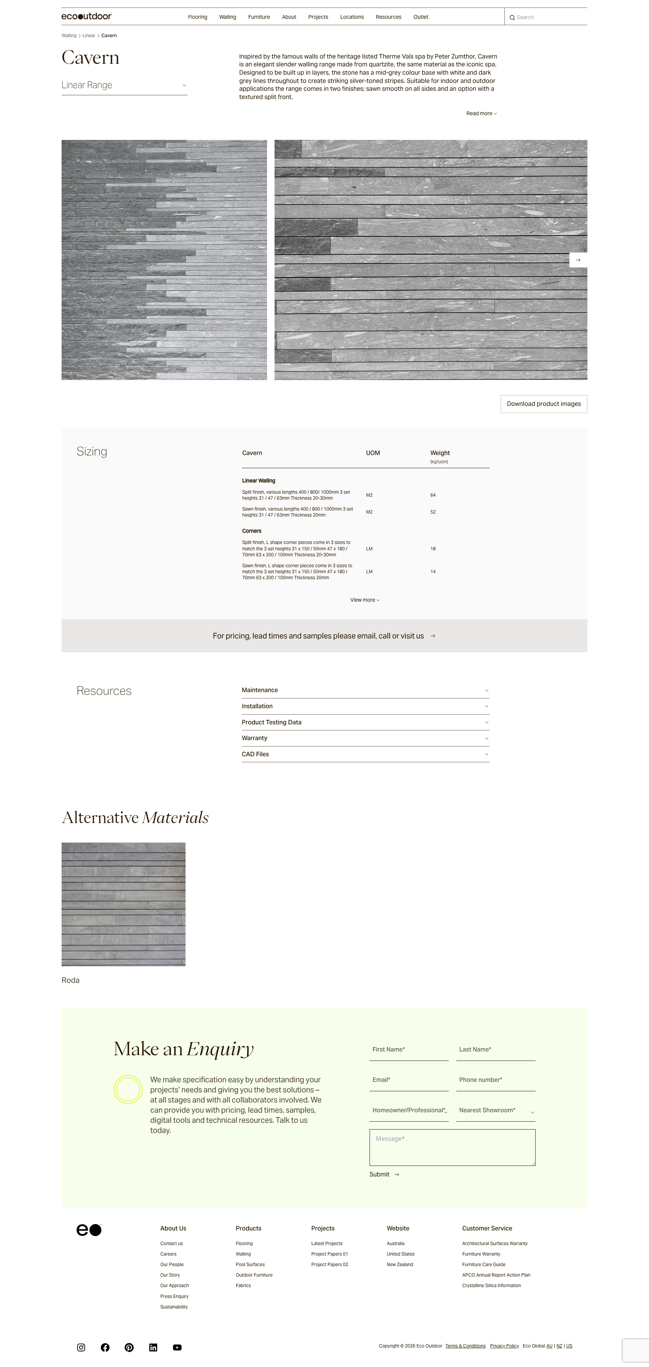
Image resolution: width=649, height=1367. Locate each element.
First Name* (389, 1049)
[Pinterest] (129, 1347)
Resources (388, 17)
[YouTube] (177, 1347)
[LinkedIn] (153, 1347)
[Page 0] (67, 260)
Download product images (544, 404)
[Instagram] (81, 1347)
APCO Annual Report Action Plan (496, 1275)
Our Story (170, 1275)
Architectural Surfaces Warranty (495, 1243)
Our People (172, 1264)
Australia (395, 1243)
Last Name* (475, 1049)
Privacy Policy (504, 1346)
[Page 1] (77, 260)
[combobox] (546, 16)
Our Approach (174, 1285)
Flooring (197, 17)
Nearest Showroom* (487, 1110)
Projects (318, 17)
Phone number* (480, 1080)
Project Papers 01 (329, 1254)
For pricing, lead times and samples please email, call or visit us (318, 636)
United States (401, 1254)
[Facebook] (105, 1347)
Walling (227, 17)
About (289, 17)
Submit (379, 1174)
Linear (89, 35)
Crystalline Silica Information (491, 1285)
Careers (168, 1254)
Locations (352, 17)
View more (362, 599)
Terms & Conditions (465, 1346)
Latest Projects (327, 1243)
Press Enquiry (174, 1296)
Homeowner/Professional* (409, 1110)
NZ (559, 1346)
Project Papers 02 (329, 1264)
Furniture (259, 17)
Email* (381, 1080)
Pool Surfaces (250, 1264)
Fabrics (243, 1285)
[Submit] (512, 19)
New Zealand (400, 1264)
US (569, 1346)
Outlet (421, 17)
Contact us (171, 1243)
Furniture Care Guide (484, 1264)
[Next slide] (578, 259)
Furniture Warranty (481, 1254)
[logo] (87, 16)
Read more (479, 113)
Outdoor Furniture (254, 1275)
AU (549, 1346)
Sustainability (174, 1307)
